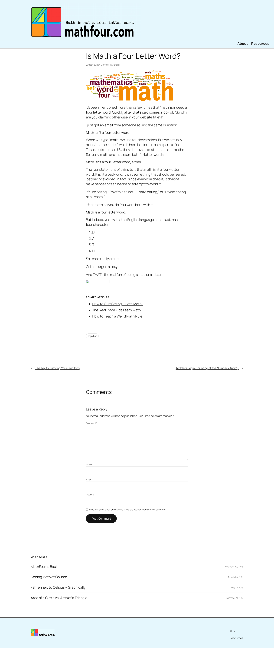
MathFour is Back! (45, 567)
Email (89, 479)
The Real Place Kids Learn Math (116, 310)
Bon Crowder (102, 64)
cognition (92, 335)
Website (90, 494)
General (116, 64)
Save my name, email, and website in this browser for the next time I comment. (127, 509)
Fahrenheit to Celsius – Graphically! (59, 587)
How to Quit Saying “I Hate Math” (117, 304)
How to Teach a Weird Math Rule (117, 316)
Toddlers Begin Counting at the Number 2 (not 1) (207, 368)
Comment (91, 423)
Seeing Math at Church (49, 577)
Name (89, 464)
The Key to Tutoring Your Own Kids (57, 368)
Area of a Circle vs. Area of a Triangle (59, 598)
